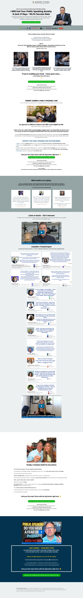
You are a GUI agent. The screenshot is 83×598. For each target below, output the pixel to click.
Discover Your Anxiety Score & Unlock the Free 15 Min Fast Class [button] (41, 81)
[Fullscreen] (60, 243)
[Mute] (57, 243)
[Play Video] (22, 243)
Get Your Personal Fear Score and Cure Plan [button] (31, 22)
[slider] (40, 243)
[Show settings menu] (59, 243)
